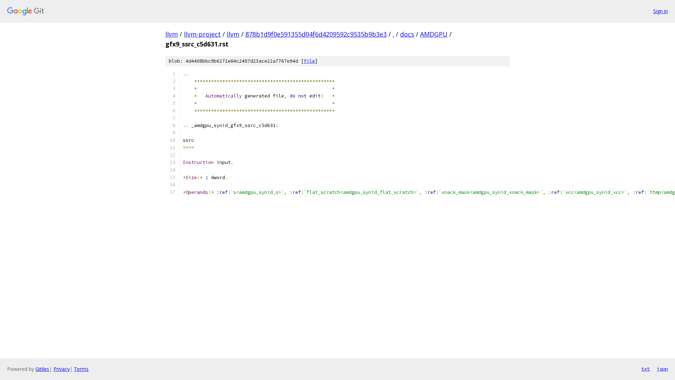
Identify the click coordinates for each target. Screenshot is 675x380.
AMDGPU (434, 34)
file (309, 61)
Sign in (660, 11)
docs (407, 34)
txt (645, 369)
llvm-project (202, 34)
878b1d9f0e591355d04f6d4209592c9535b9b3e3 (316, 34)
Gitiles (42, 369)
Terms (81, 369)
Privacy (61, 369)
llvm (171, 34)
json (662, 369)
